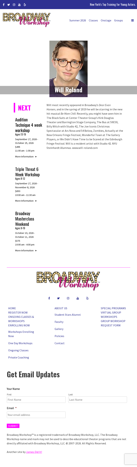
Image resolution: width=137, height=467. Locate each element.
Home (12, 308)
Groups (118, 20)
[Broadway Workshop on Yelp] (25, 4)
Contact (60, 343)
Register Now (18, 312)
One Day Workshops (20, 343)
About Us (61, 308)
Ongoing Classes (18, 350)
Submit (13, 426)
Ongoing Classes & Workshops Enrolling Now (21, 321)
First (9, 394)
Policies (59, 336)
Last (70, 394)
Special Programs (113, 308)
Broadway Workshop (27, 20)
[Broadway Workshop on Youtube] (19, 4)
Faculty (59, 322)
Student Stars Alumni (68, 314)
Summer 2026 (77, 20)
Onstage (106, 20)
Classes (93, 20)
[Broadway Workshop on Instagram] (14, 4)
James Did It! (34, 452)
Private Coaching (18, 357)
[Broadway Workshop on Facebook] (3, 4)
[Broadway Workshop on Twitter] (9, 4)
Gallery (59, 329)
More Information (24, 156)
